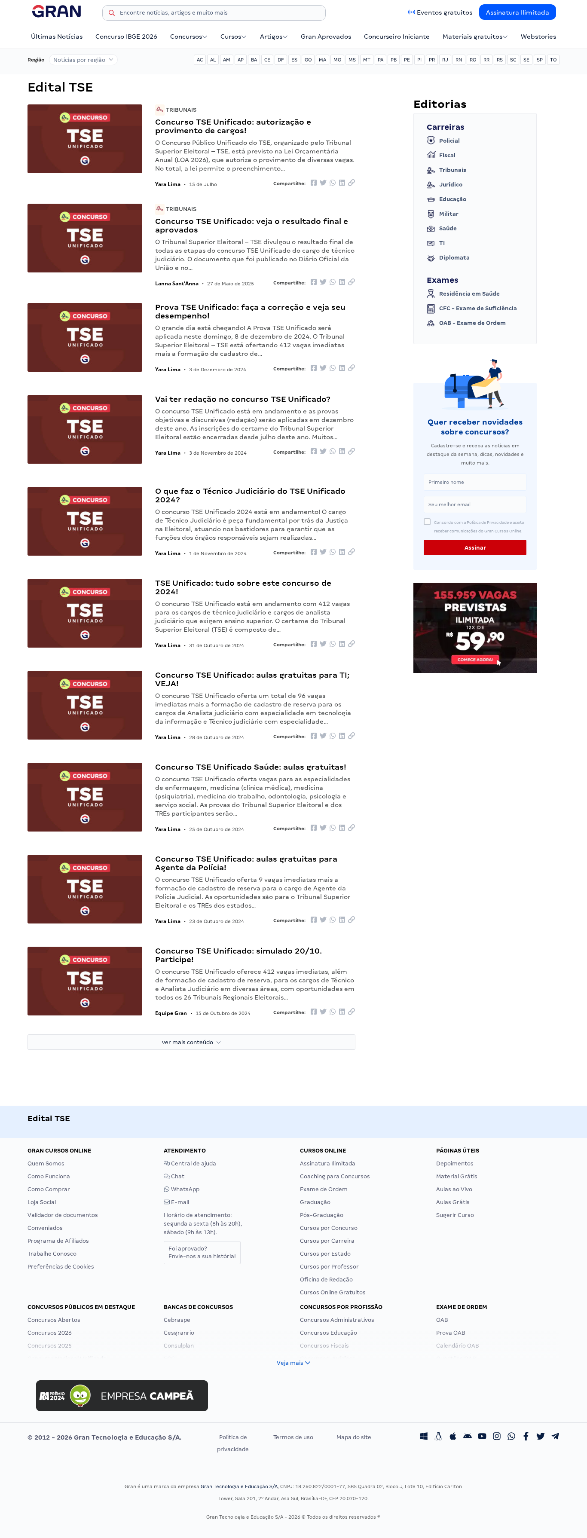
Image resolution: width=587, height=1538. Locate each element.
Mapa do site (353, 1437)
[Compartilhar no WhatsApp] (332, 183)
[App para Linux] (438, 1437)
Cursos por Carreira (327, 1241)
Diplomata (454, 257)
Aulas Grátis (453, 1202)
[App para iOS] (453, 1437)
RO (473, 59)
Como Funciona (49, 1176)
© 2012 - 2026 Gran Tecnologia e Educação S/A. (104, 1437)
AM (226, 59)
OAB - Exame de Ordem (472, 323)
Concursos (186, 36)
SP (540, 59)
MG (337, 59)
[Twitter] (540, 1437)
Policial (449, 141)
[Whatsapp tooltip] (511, 1437)
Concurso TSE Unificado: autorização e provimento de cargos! (233, 126)
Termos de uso (293, 1437)
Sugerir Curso (455, 1215)
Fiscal (447, 155)
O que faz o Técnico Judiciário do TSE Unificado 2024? (250, 495)
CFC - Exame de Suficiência (478, 308)
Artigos (271, 36)
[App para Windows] (423, 1437)
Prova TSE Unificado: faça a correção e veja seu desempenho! (250, 311)
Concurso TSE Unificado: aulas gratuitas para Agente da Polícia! (246, 863)
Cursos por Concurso (329, 1228)
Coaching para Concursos (335, 1176)
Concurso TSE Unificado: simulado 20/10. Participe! (238, 955)
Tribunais (180, 110)
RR (486, 59)
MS (352, 59)
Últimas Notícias (57, 36)
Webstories (538, 36)
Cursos (230, 36)
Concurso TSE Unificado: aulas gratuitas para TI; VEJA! (252, 679)
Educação (452, 199)
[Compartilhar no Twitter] (323, 183)
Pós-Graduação (321, 1215)
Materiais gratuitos (472, 36)
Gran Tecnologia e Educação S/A (239, 1486)
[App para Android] (467, 1437)
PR (432, 59)
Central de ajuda (193, 1163)
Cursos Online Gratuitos (333, 1292)
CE (267, 59)
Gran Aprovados (326, 36)
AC (200, 59)
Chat (177, 1176)
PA (380, 59)
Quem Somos (46, 1163)
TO (553, 59)
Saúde (448, 228)
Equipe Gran (171, 1013)
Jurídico (450, 184)
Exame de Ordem (324, 1189)
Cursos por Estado (325, 1254)
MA (322, 59)
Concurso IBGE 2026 (126, 36)
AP (241, 59)
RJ (445, 59)
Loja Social (42, 1202)
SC (513, 59)
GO (308, 59)
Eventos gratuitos (444, 12)
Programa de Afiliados (58, 1241)
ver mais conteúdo (189, 1042)
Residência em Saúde (469, 293)
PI (419, 59)
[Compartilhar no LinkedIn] (342, 183)
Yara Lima (167, 184)
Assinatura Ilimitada (517, 12)
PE (407, 59)
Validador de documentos (63, 1215)
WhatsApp (184, 1189)
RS (500, 59)
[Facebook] (526, 1437)
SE (526, 59)
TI (442, 243)
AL (213, 59)
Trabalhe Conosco (52, 1254)
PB (394, 59)
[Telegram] (555, 1437)
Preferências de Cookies (61, 1266)
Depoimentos (455, 1163)
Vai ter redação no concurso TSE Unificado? (242, 399)
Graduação (315, 1202)
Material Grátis (456, 1176)
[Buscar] (111, 14)
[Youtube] (482, 1437)
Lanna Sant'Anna (177, 283)
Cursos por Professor (329, 1266)
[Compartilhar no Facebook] (313, 183)
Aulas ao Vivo (454, 1189)
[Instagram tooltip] (496, 1437)
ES (294, 59)
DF (281, 59)
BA (254, 59)
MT (366, 59)
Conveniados (45, 1228)
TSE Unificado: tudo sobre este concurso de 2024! (243, 587)
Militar (449, 214)
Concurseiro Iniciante (397, 36)
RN (459, 59)
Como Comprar (49, 1189)
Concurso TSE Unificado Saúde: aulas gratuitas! (250, 766)
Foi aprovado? (202, 1252)
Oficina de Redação (326, 1279)
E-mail (179, 1202)
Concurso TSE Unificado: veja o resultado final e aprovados (251, 225)
